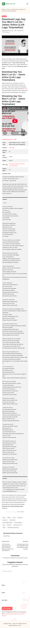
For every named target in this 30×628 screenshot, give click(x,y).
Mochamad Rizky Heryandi (12, 533)
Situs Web (4, 600)
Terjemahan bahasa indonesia (13, 527)
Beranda (3, 9)
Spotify (4, 527)
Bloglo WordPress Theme (15, 625)
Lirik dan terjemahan (18, 522)
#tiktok (4, 517)
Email (3, 592)
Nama (3, 585)
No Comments (7, 32)
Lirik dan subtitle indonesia (7, 522)
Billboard (9, 517)
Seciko (26, 88)
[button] (6, 536)
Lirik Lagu (8, 9)
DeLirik (14, 517)
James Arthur (20, 517)
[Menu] (27, 3)
